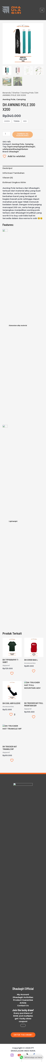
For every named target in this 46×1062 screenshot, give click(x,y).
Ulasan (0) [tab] (8, 177)
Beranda (7, 93)
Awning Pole (27, 93)
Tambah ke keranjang (22, 135)
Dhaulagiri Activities (23, 997)
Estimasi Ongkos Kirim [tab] (14, 182)
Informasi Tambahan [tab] (13, 173)
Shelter (16, 93)
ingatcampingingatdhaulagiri (21, 147)
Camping (21, 99)
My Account (23, 994)
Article (23, 1003)
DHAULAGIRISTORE (30, 10)
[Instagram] (12, 1055)
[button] (23, 1034)
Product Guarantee (23, 1000)
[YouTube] (19, 1055)
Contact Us (23, 1005)
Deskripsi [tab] (7, 168)
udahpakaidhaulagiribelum (15, 149)
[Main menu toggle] (42, 10)
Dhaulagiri (14, 152)
